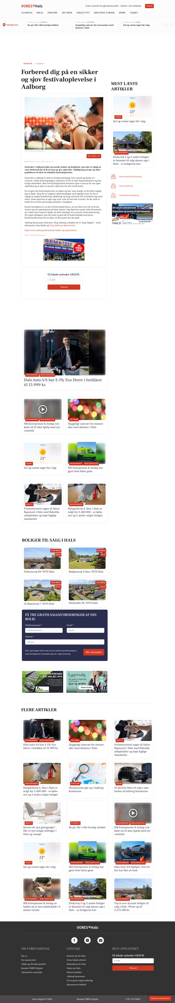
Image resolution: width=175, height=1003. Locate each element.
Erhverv (53, 12)
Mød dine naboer (104, 12)
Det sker (67, 12)
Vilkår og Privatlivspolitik (33, 964)
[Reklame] (63, 250)
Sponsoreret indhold (76, 984)
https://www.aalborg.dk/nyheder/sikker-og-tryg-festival (51, 230)
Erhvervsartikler (74, 972)
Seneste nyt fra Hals (76, 956)
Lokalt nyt (83, 12)
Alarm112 (26, 12)
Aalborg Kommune (76, 976)
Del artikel (92, 156)
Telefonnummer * (33, 625)
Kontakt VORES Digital (32, 968)
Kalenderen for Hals (76, 964)
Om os (24, 956)
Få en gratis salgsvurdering (80, 980)
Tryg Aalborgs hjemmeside (62, 225)
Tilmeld (149, 6)
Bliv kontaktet (94, 652)
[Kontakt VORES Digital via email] (100, 940)
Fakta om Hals (74, 968)
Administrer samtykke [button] (31, 972)
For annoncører (28, 960)
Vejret (134, 12)
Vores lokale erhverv (76, 960)
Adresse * (29, 636)
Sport (122, 12)
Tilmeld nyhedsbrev (160, 998)
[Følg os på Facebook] (74, 940)
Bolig (40, 12)
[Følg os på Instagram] (87, 940)
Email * (70, 625)
